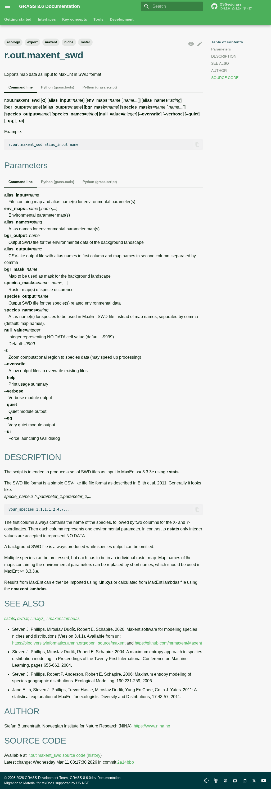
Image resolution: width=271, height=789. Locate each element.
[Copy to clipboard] (197, 144)
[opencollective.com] (206, 780)
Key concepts (74, 19)
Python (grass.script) (100, 87)
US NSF (82, 783)
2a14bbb (125, 762)
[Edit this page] (199, 44)
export (32, 42)
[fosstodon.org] (225, 780)
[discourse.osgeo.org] (235, 780)
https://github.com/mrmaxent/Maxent (168, 643)
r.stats (9, 618)
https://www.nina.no (152, 726)
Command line (20, 87)
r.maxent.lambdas (63, 618)
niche (68, 42)
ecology (13, 42)
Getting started (17, 19)
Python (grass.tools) (57, 87)
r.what (22, 618)
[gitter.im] (216, 780)
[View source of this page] (191, 44)
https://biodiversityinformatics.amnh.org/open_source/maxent (68, 643)
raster (85, 42)
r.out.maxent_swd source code (57, 755)
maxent (51, 42)
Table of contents (227, 42)
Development (122, 19)
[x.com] (254, 780)
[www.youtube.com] (263, 780)
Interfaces (47, 19)
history (94, 755)
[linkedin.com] (244, 780)
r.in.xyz (36, 618)
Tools (98, 19)
